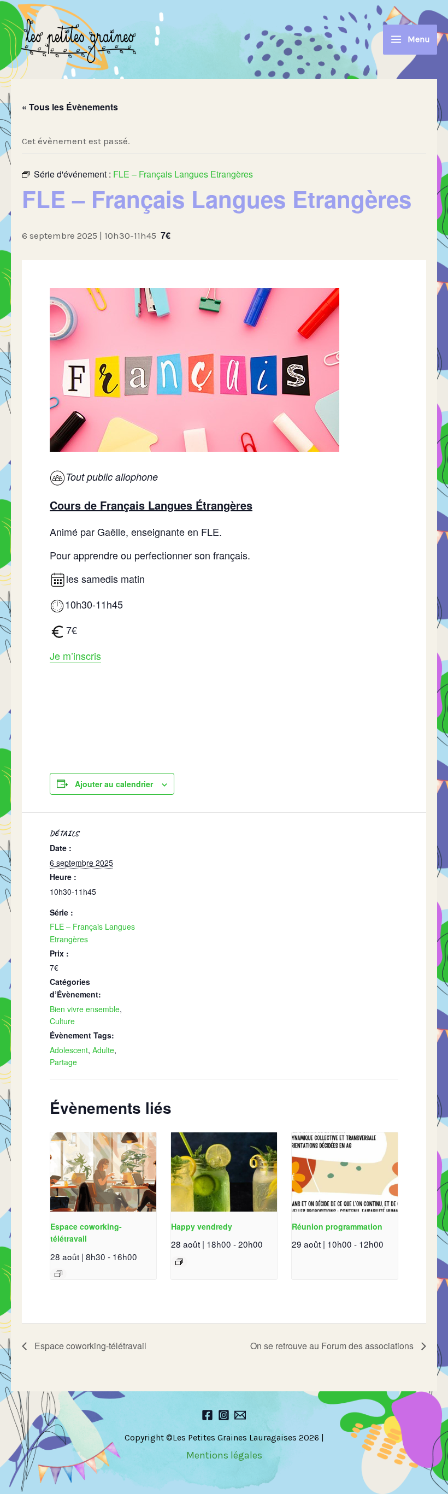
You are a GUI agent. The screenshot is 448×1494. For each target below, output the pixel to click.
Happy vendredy (201, 1226)
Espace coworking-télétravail (89, 1345)
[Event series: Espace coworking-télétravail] (58, 1274)
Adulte (103, 1049)
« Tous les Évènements (70, 107)
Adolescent (69, 1049)
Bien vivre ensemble (85, 1008)
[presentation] (103, 1172)
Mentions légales (224, 1455)
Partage (63, 1061)
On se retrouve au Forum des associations (333, 1345)
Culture (62, 1020)
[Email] (240, 1415)
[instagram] (223, 1415)
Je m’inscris (75, 655)
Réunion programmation (337, 1226)
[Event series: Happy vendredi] (179, 1262)
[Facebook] (207, 1415)
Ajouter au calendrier (114, 783)
